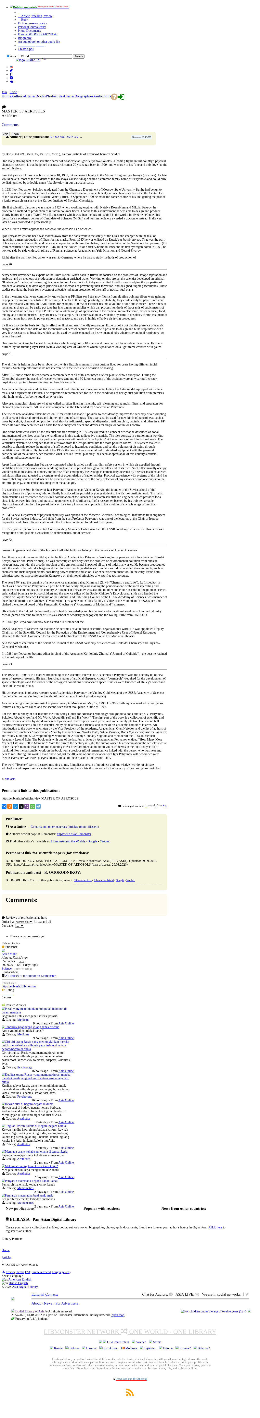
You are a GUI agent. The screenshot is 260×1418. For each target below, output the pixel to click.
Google (92, 841)
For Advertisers (66, 1303)
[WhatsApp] (32, 806)
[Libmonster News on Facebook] (11, 74)
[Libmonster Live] (11, 81)
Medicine (23, 1019)
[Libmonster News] (11, 70)
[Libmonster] (12, 1299)
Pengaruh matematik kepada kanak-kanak (31, 1180)
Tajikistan (150, 1348)
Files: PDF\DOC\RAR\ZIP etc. (38, 34)
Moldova (131, 1348)
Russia (58, 1348)
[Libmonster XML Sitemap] (130, 1395)
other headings (24, 968)
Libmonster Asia (83, 880)
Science (7, 968)
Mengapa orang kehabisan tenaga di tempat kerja (36, 1151)
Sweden (141, 1342)
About (36, 1303)
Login (13, 92)
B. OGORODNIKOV (64, 137)
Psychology (24, 1067)
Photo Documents (29, 30)
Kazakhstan (110, 1348)
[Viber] (26, 806)
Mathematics (25, 1188)
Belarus (74, 1348)
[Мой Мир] (15, 806)
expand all (44, 921)
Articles (7, 1257)
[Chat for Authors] (11, 78)
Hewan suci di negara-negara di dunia (29, 1104)
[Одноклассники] (9, 806)
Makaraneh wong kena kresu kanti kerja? (31, 1166)
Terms (20, 1272)
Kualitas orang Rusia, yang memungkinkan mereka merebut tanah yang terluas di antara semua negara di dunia (36, 1078)
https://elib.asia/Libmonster (74, 834)
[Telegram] (38, 806)
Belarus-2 (204, 1348)
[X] (21, 806)
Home (6, 1250)
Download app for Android (131, 1378)
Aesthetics (23, 1118)
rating (22, 961)
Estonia (168, 1348)
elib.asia (10, 779)
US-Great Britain (118, 1342)
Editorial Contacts (44, 1294)
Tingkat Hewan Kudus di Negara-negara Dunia (35, 1126)
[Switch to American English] (11, 67)
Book (24, 19)
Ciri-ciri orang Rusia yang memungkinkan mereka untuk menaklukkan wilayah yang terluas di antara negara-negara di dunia (35, 1045)
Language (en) (61, 1272)
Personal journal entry (32, 27)
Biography (24, 38)
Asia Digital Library (25, 1286)
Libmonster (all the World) (68, 841)
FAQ (28, 1272)
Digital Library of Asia (29, 1311)
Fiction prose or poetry (32, 23)
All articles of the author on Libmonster (30, 975)
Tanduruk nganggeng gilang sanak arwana (32, 1027)
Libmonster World (104, 880)
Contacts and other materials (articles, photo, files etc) (65, 826)
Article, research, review (36, 16)
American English (19, 1279)
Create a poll (26, 49)
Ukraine (91, 1348)
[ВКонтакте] (4, 806)
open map (118, 1315)
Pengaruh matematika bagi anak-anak (29, 1195)
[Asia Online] (3, 951)
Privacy (10, 1272)
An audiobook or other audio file (39, 41)
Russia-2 (185, 1348)
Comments (10, 124)
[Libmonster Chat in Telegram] (172, 1294)
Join (4, 92)
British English (18, 1283)
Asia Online (9, 954)
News (48, 1303)
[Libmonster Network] (213, 1311)
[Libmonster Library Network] (249, 1311)
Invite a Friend (41, 1272)
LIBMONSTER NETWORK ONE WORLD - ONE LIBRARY (130, 1331)
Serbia (157, 1342)
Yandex (104, 841)
